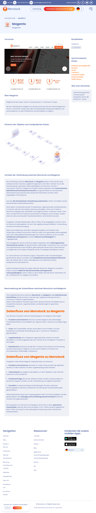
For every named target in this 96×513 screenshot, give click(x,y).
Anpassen (6, 472)
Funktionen (6, 451)
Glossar (36, 444)
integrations (9, 18)
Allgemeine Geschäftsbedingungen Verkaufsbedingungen (41, 455)
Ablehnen (8, 508)
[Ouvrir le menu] (90, 9)
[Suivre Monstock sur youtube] (87, 2)
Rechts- (36, 462)
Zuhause (6, 436)
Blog (35, 448)
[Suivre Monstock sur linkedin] (78, 2)
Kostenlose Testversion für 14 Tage (59, 9)
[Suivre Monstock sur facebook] (83, 2)
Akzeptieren (17, 508)
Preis (4, 440)
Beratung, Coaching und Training (7, 465)
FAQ (35, 470)
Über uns (6, 480)
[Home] (11, 9)
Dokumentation (39, 440)
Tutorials (36, 436)
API (35, 466)
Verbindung (36, 9)
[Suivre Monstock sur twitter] (91, 2)
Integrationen (7, 476)
